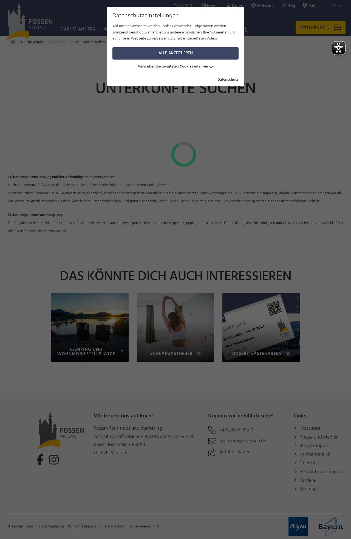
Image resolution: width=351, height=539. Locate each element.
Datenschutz (228, 80)
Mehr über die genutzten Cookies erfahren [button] (172, 66)
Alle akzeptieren (175, 53)
